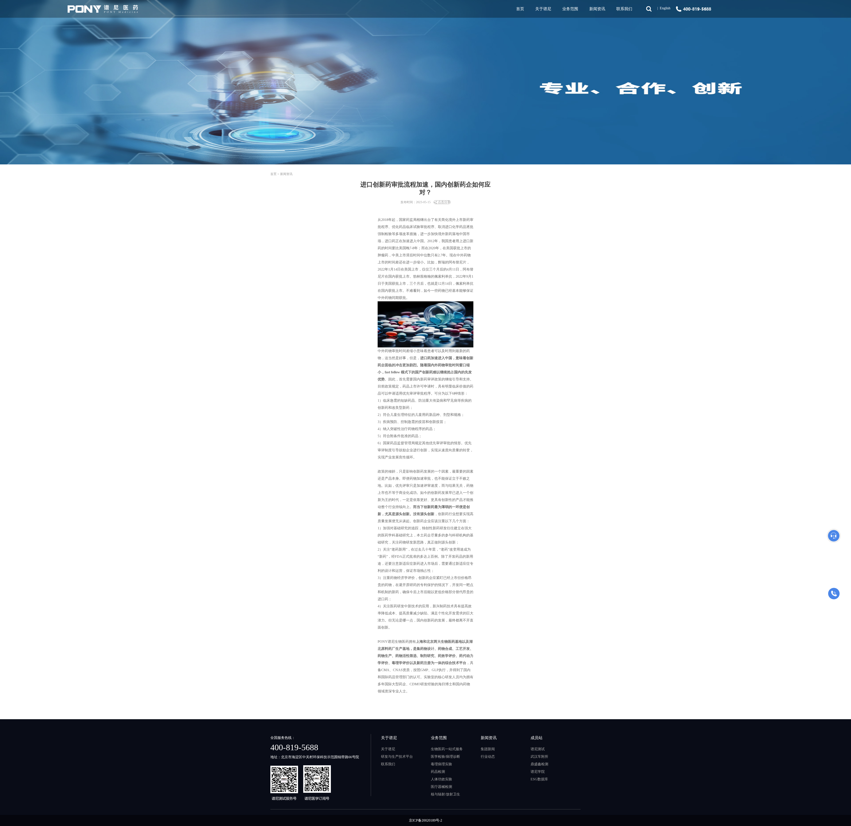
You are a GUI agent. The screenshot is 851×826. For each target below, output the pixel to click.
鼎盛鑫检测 (539, 764)
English (665, 8)
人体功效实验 (441, 779)
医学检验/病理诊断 (445, 756)
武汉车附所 (539, 756)
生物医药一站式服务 (447, 749)
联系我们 (624, 9)
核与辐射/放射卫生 (445, 794)
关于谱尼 (388, 749)
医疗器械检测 (441, 787)
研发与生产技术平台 (397, 756)
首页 (520, 9)
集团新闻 (488, 749)
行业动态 (488, 756)
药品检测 (438, 771)
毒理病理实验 (441, 764)
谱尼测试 (538, 749)
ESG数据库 (539, 779)
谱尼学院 (538, 771)
